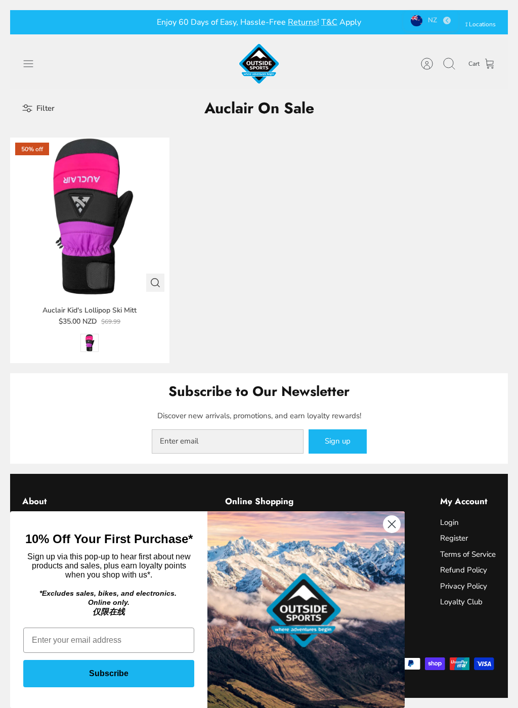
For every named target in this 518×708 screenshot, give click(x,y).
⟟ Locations (480, 24)
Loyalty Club (461, 602)
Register (454, 538)
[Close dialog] (392, 524)
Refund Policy (463, 570)
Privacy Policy (463, 586)
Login (449, 522)
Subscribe (108, 673)
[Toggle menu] (33, 64)
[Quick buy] (155, 283)
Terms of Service (468, 554)
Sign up (338, 441)
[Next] (369, 22)
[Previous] (148, 22)
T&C (329, 22)
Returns (302, 22)
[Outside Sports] (259, 63)
